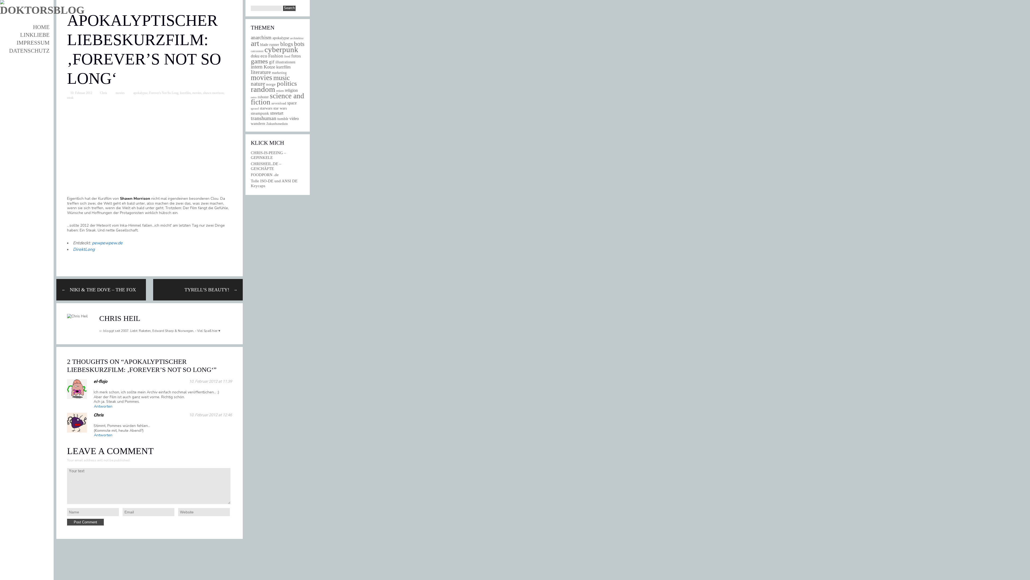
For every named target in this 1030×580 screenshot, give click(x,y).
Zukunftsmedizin (277, 124)
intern (257, 67)
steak (70, 98)
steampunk (260, 113)
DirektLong (84, 249)
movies (120, 93)
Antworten (103, 406)
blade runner (269, 44)
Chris (103, 93)
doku (255, 56)
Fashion (275, 56)
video (294, 118)
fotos (296, 56)
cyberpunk (281, 49)
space (292, 103)
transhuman (263, 118)
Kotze (269, 67)
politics (287, 83)
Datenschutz (29, 51)
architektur (297, 38)
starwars (266, 108)
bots (299, 43)
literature (261, 72)
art (255, 43)
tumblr (282, 119)
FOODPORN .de (265, 175)
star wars (280, 108)
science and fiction (277, 99)
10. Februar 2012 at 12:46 (210, 415)
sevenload (278, 103)
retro (254, 97)
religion (291, 90)
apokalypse (140, 93)
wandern (258, 123)
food (287, 56)
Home (41, 27)
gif (271, 61)
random (263, 89)
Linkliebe (35, 35)
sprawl (255, 108)
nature (258, 84)
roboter (263, 97)
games (259, 61)
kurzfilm (185, 93)
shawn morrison (213, 93)
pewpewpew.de (107, 243)
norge (271, 84)
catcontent (257, 51)
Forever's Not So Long (163, 93)
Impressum (33, 42)
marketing (279, 73)
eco (263, 56)
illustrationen (285, 62)
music (281, 78)
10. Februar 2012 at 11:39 (210, 381)
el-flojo (100, 381)
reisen (280, 91)
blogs (286, 44)
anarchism (261, 37)
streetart (276, 113)
